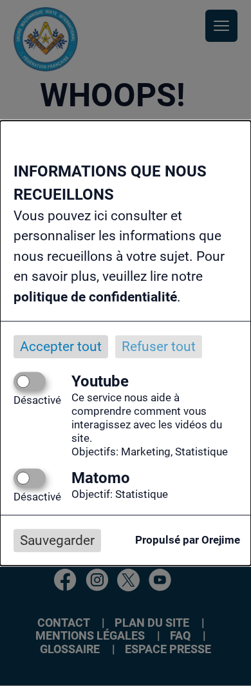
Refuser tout (159, 346)
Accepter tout (61, 346)
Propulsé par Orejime (187, 540)
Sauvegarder (57, 540)
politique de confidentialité (95, 297)
